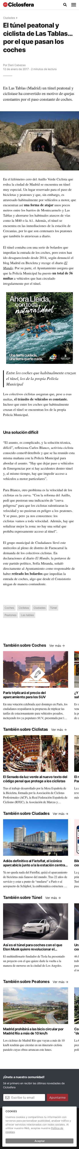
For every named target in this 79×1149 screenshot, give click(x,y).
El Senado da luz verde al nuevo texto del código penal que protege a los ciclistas (35, 779)
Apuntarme (57, 1097)
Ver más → (57, 645)
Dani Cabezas (17, 65)
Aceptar (40, 1140)
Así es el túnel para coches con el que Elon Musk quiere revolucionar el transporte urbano (32, 949)
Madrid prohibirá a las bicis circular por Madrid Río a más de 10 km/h (33, 1031)
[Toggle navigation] (73, 5)
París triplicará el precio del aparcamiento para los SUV (24, 695)
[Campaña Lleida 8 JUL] (39, 328)
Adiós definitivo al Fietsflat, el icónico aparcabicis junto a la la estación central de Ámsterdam (34, 865)
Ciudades (9, 17)
